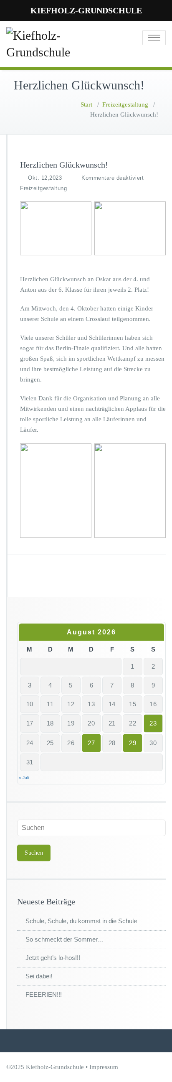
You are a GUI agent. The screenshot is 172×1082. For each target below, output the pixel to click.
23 (153, 723)
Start (86, 104)
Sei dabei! (38, 976)
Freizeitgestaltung (125, 104)
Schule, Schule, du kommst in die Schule (81, 920)
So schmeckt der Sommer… (64, 939)
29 (132, 742)
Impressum (103, 1067)
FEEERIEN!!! (43, 994)
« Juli (24, 777)
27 (91, 742)
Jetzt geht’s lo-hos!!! (52, 957)
